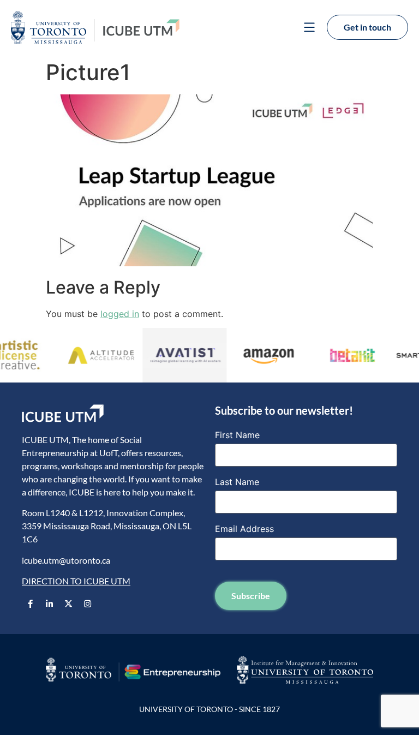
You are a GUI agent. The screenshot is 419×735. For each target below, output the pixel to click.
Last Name (237, 481)
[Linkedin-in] (49, 604)
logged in (119, 313)
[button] (309, 28)
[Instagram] (87, 604)
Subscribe (250, 595)
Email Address (244, 528)
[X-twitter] (68, 604)
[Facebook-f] (30, 604)
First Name (237, 435)
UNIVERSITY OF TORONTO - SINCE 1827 (209, 709)
